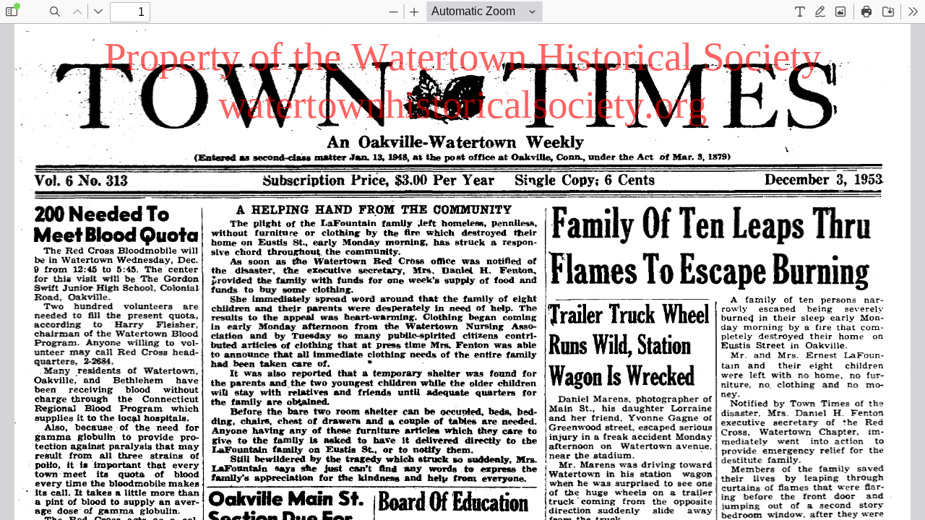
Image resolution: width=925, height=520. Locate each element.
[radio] (800, 11)
